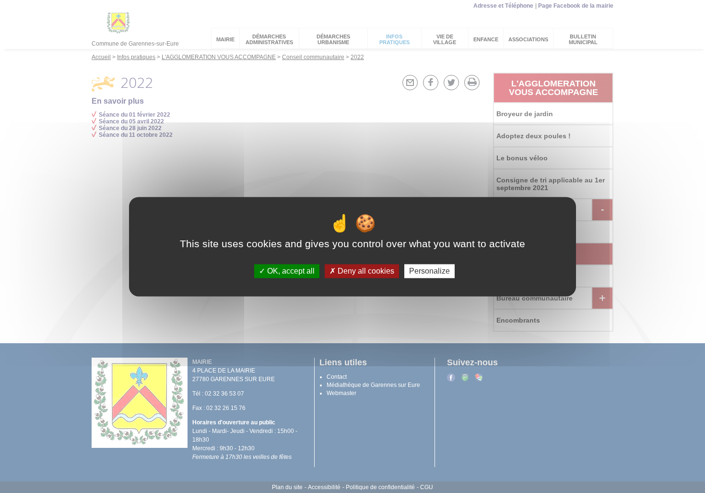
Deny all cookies (365, 271)
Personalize (429, 271)
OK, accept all (290, 271)
